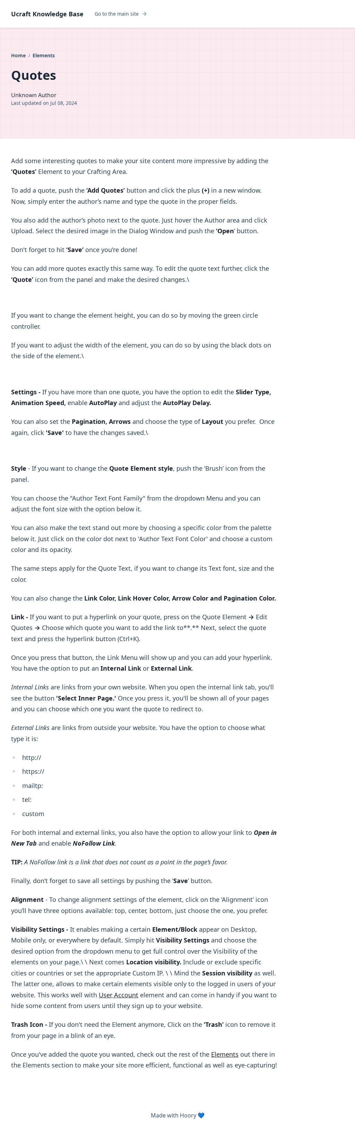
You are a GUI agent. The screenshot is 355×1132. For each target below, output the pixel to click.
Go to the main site (117, 14)
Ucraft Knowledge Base (47, 14)
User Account (118, 995)
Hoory (188, 1115)
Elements (44, 55)
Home (19, 55)
